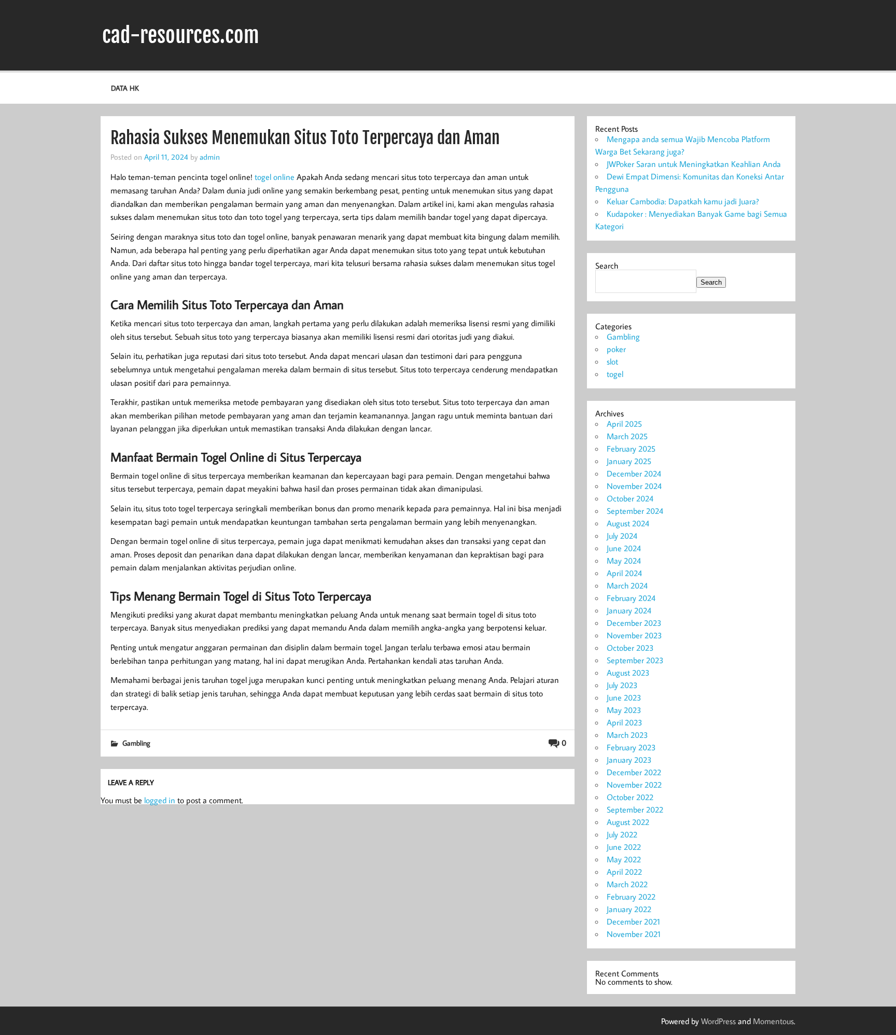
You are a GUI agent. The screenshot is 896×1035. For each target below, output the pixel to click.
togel (615, 374)
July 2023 (622, 685)
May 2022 (624, 859)
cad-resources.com (180, 35)
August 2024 (628, 523)
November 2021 (634, 934)
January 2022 (629, 909)
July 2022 (622, 834)
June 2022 (624, 847)
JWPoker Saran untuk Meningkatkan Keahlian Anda (694, 164)
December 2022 (634, 772)
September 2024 (635, 511)
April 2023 (624, 722)
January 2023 (629, 759)
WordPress (718, 1021)
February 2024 (631, 598)
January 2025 (629, 461)
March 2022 (627, 884)
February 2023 (631, 747)
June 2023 (624, 697)
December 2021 (633, 921)
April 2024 (624, 573)
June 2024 (624, 548)
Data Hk (125, 88)
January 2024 (629, 610)
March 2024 (627, 585)
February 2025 (631, 448)
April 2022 (624, 871)
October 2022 (630, 797)
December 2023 (634, 623)
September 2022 (635, 809)
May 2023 (624, 710)
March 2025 (627, 436)
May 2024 (624, 560)
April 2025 (624, 423)
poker (616, 349)
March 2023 (627, 735)
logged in (159, 800)
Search (606, 265)
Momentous (773, 1021)
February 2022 (631, 896)
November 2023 (634, 635)
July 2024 (622, 535)
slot (612, 361)
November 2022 (634, 784)
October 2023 (630, 647)
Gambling (136, 743)
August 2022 (628, 822)
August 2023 (628, 672)
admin (210, 156)
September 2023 (635, 660)
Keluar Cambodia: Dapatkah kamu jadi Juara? (683, 201)
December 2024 (634, 473)
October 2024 (630, 498)
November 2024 (634, 486)
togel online (275, 177)
